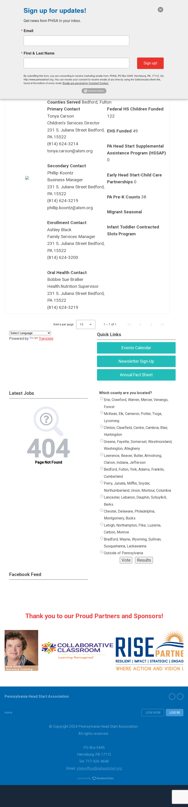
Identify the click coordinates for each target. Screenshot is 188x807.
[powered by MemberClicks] (94, 778)
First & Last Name (39, 53)
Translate (46, 338)
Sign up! (150, 63)
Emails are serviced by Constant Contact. (86, 83)
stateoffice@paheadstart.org (99, 768)
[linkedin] (180, 696)
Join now (152, 712)
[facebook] (172, 696)
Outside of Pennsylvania (123, 553)
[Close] (160, 9)
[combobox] (86, 324)
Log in (174, 712)
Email (28, 31)
